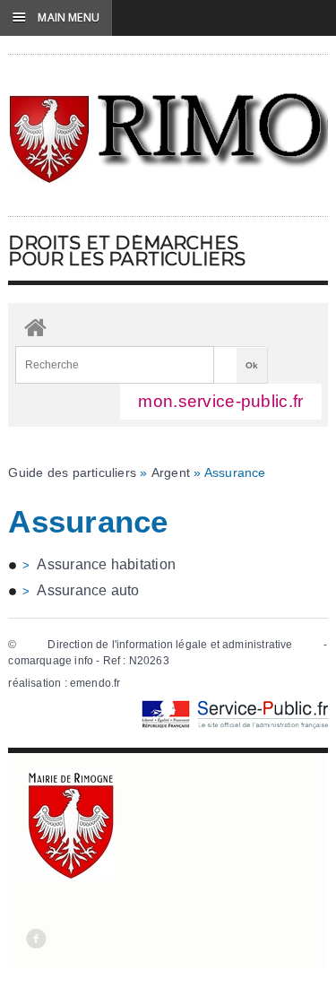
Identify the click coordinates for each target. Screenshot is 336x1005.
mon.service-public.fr (220, 401)
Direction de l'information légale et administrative (169, 644)
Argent (170, 472)
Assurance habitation (106, 564)
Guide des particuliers (72, 472)
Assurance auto (88, 590)
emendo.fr (95, 683)
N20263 (149, 660)
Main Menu (56, 17)
